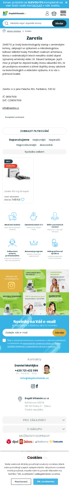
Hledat (59, 23)
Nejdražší (54, 139)
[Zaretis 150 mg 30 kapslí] (18, 173)
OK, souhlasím (45, 481)
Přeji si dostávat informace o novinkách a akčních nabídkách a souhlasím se (36, 343)
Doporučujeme (19, 139)
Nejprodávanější (26, 145)
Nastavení (21, 481)
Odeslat (59, 332)
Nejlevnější (39, 139)
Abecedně (46, 145)
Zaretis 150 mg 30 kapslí (16, 191)
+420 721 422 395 (26, 370)
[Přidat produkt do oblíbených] (22, 199)
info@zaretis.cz (11, 108)
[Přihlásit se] (47, 13)
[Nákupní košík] (54, 13)
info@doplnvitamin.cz (34, 378)
